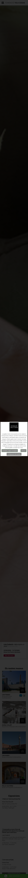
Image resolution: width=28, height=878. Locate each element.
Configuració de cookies (14, 454)
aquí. (22, 447)
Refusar (23, 450)
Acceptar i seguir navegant (9, 450)
